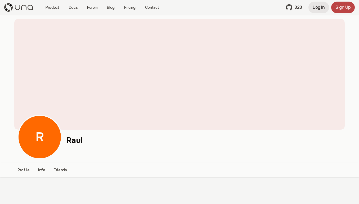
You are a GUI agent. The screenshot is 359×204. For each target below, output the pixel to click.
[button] (294, 7)
